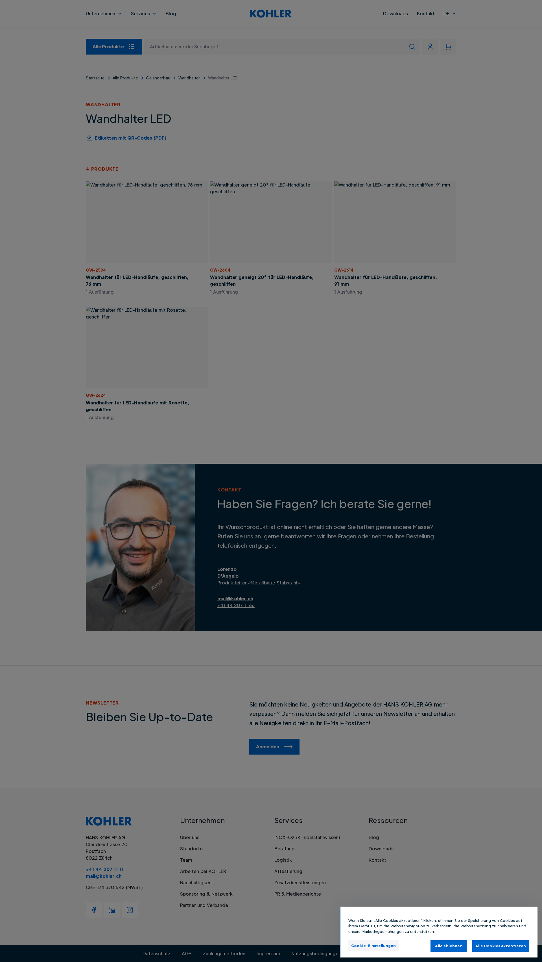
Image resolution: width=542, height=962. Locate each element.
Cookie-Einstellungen (373, 945)
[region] (438, 932)
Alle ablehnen (449, 945)
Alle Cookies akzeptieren (500, 945)
